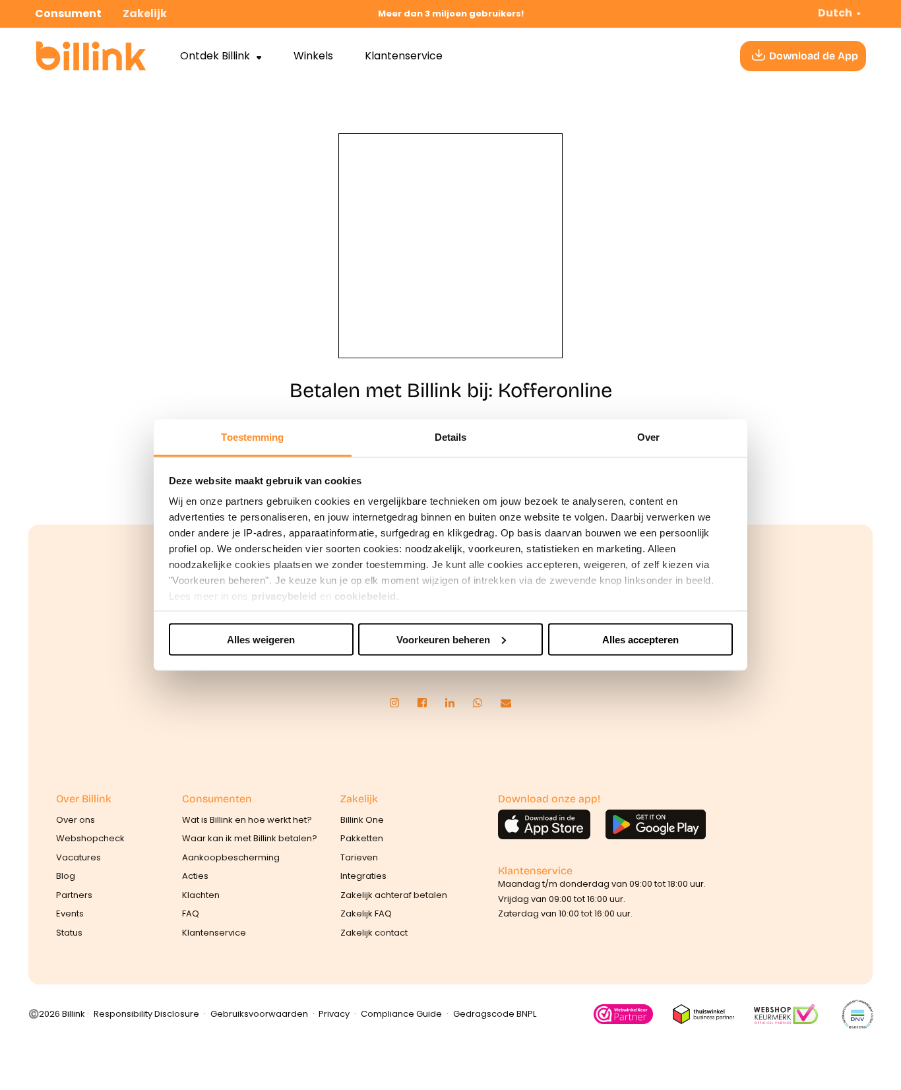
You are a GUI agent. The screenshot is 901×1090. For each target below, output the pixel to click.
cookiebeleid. (367, 596)
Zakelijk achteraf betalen (393, 895)
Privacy (334, 1014)
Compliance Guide (401, 1014)
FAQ (190, 913)
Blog (65, 876)
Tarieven (359, 857)
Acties (195, 876)
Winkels (313, 55)
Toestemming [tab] (252, 437)
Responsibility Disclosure (146, 1014)
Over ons (75, 820)
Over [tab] (648, 437)
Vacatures (78, 857)
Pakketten (361, 838)
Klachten (201, 895)
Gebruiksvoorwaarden (259, 1014)
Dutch (835, 12)
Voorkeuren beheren (443, 639)
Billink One (362, 820)
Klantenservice (404, 55)
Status (69, 932)
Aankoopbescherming (231, 857)
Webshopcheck (90, 838)
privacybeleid (284, 596)
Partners (74, 895)
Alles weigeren (261, 639)
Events (70, 913)
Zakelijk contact (374, 932)
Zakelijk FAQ (366, 913)
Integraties (363, 876)
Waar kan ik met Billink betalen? (249, 838)
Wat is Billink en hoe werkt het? (247, 820)
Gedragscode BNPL (494, 1014)
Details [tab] (451, 437)
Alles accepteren (640, 639)
